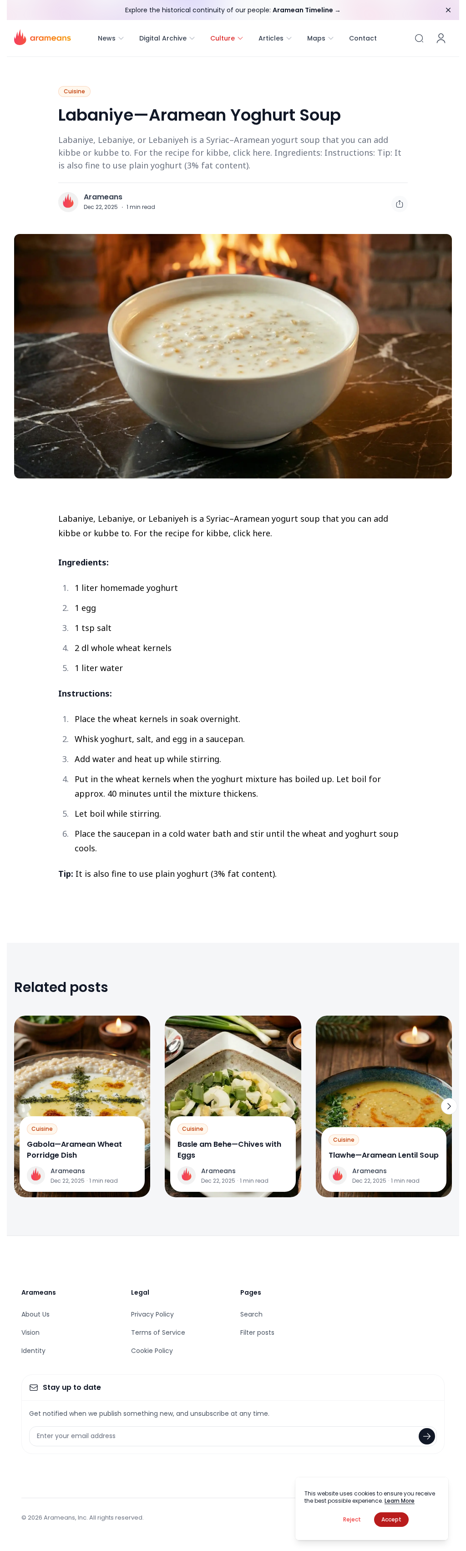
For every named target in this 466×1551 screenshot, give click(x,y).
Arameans (103, 197)
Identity (33, 1350)
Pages (250, 1292)
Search (251, 1314)
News (107, 38)
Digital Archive (163, 38)
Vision (30, 1332)
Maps (316, 38)
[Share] (399, 204)
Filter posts (257, 1332)
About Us (35, 1314)
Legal (140, 1292)
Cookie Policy (152, 1350)
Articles (271, 38)
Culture (222, 38)
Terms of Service (158, 1332)
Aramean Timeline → (307, 10)
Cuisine (74, 91)
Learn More (400, 1501)
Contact (363, 38)
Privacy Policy (152, 1314)
